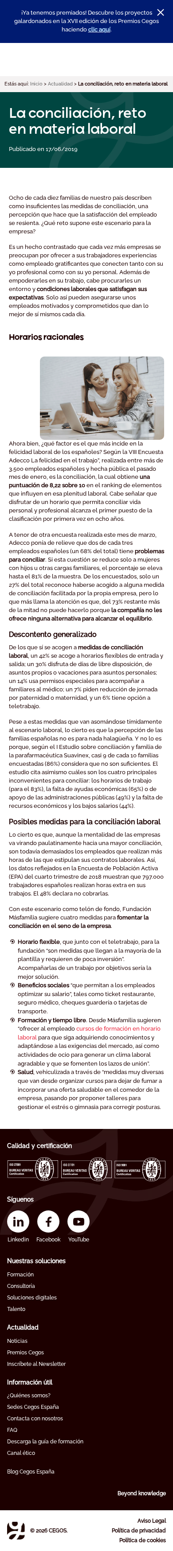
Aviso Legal (152, 1521)
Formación (20, 1275)
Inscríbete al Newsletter (36, 1364)
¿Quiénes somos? (29, 1395)
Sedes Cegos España (33, 1407)
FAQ (12, 1430)
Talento (16, 1309)
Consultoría (21, 1286)
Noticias (17, 1341)
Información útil (29, 1382)
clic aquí (99, 29)
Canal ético (21, 1453)
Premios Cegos (25, 1352)
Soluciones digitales (32, 1298)
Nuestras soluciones (36, 1260)
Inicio (36, 84)
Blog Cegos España (31, 1472)
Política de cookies (142, 1540)
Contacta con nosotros (35, 1418)
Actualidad (60, 84)
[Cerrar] (160, 12)
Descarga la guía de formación (45, 1442)
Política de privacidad (139, 1531)
